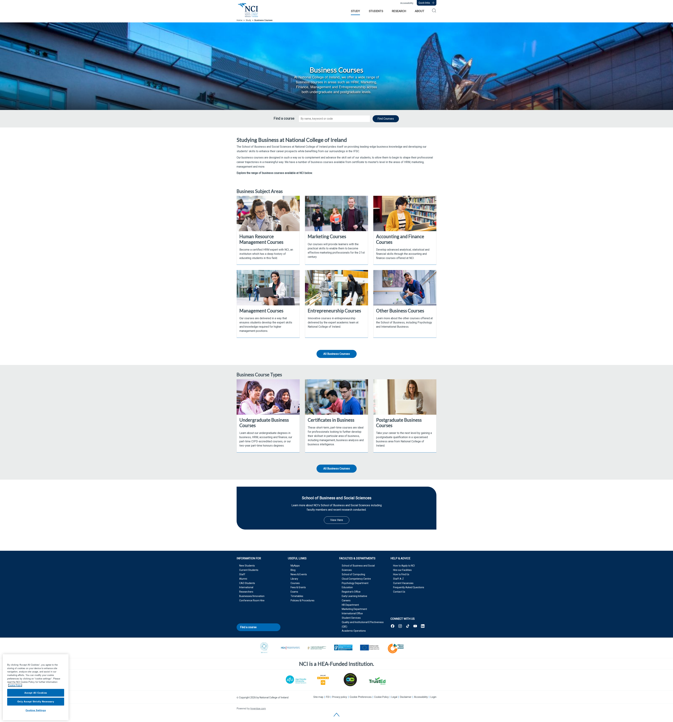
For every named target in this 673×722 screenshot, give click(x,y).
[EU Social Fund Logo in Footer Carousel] (369, 647)
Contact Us (399, 591)
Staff (242, 574)
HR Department (350, 604)
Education (347, 587)
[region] (36, 687)
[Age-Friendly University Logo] (296, 679)
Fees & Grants (298, 587)
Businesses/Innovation (251, 596)
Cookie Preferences (361, 696)
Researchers (246, 591)
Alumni (243, 578)
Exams (294, 591)
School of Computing (353, 574)
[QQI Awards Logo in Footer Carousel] (264, 647)
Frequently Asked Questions (408, 587)
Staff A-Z (398, 578)
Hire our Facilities (402, 570)
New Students (247, 565)
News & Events (299, 574)
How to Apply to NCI (404, 565)
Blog (293, 570)
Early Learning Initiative (354, 596)
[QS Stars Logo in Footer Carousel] (323, 679)
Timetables (297, 596)
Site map (318, 697)
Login (433, 697)
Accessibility (406, 3)
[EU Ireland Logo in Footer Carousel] (343, 647)
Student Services (351, 617)
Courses (295, 583)
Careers (346, 600)
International (246, 587)
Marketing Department (354, 609)
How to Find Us (401, 574)
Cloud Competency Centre (356, 578)
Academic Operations (354, 630)
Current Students (248, 570)
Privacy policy (339, 697)
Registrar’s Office (351, 591)
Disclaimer (406, 697)
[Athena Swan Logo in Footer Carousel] (395, 647)
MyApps (295, 565)
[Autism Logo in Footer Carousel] (377, 681)
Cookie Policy (381, 697)
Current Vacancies (403, 583)
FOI (327, 697)
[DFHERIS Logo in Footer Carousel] (316, 647)
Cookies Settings (36, 710)
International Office (352, 613)
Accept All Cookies (35, 692)
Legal (394, 697)
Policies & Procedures (302, 600)
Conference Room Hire (251, 600)
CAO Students (247, 583)
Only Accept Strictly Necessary (35, 701)
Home (239, 20)
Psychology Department (355, 583)
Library (294, 578)
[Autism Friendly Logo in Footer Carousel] (350, 679)
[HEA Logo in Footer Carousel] (290, 647)
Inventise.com (258, 708)
